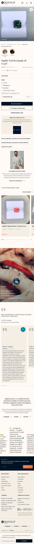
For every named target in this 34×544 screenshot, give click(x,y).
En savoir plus (11, 537)
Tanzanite (20, 488)
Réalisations (4, 481)
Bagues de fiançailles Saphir (10, 295)
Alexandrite (20, 479)
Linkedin (25, 417)
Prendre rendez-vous (17, 112)
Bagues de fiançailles (8, 293)
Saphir (19, 44)
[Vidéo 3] (4, 39)
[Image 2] (3, 39)
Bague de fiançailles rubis (8, 506)
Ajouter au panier (16, 103)
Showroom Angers (6, 485)
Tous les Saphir (26, 192)
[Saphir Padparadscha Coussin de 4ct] (15, 209)
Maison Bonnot (5, 477)
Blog (2, 488)
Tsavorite (20, 492)
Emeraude (20, 481)
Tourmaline (20, 490)
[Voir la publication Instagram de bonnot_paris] (17, 440)
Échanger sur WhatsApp (18, 108)
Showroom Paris (5, 483)
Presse (3, 490)
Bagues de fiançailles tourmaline (7, 503)
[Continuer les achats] (27, 239)
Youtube (16, 417)
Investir (3, 479)
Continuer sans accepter (8, 541)
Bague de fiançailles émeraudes (6, 509)
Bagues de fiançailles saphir (8, 500)
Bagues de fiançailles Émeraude (11, 298)
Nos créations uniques (24, 504)
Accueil (3, 44)
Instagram (6, 417)
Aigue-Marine (21, 477)
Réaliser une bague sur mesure (24, 499)
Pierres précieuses (11, 44)
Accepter (24, 541)
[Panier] (22, 3)
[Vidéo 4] (6, 39)
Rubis (19, 483)
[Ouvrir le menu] (31, 3)
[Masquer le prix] (14, 67)
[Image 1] (1, 39)
